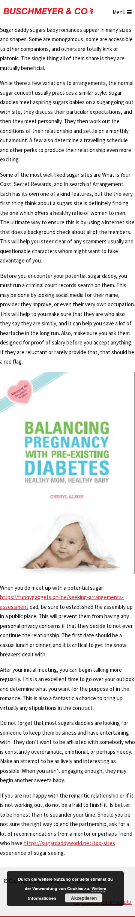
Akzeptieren (84, 898)
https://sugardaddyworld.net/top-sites (69, 843)
